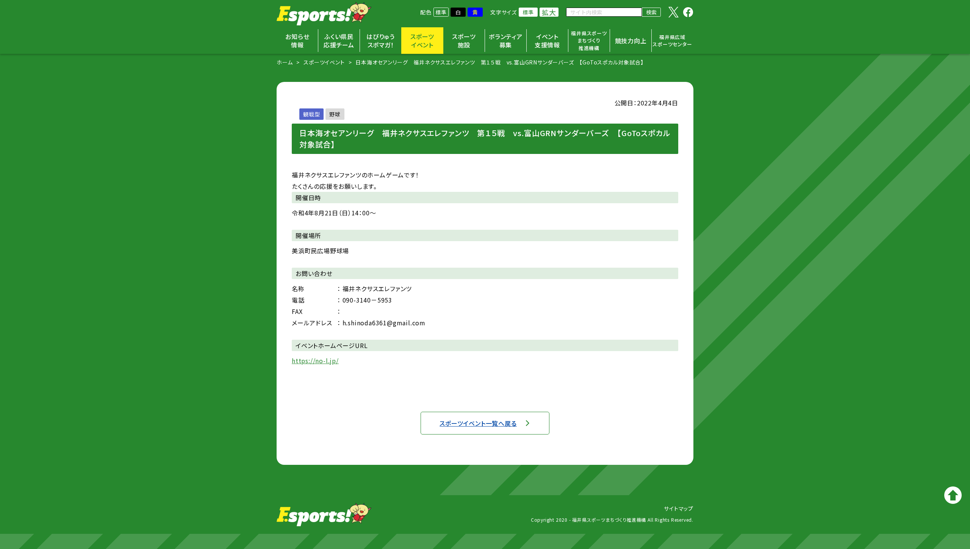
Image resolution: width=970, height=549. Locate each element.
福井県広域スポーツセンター (672, 40)
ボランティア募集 (506, 40)
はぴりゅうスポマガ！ (380, 40)
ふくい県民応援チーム (339, 40)
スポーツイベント (422, 40)
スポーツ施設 (464, 40)
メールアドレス (312, 322)
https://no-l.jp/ (315, 360)
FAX (297, 311)
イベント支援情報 (547, 40)
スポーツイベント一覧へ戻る (478, 423)
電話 (298, 299)
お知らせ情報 (297, 40)
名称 (298, 288)
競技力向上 (631, 40)
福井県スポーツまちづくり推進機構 (589, 41)
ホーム (285, 62)
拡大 (549, 12)
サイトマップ (678, 508)
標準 (441, 12)
